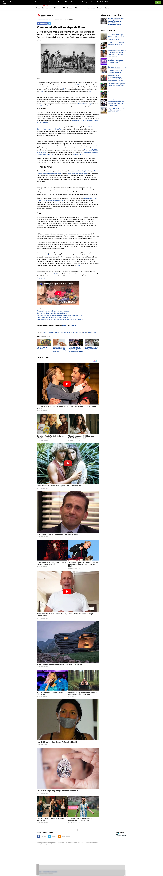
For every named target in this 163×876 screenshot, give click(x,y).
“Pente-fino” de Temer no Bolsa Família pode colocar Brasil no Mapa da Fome (59, 315)
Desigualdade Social (76, 332)
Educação (57, 8)
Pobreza (94, 332)
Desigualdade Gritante (65, 332)
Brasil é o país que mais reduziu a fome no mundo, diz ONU (54, 317)
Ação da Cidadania (56, 274)
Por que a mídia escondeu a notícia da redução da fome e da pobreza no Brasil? (60, 319)
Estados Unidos (44, 106)
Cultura (77, 8)
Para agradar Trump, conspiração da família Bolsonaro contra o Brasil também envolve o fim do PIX (116, 78)
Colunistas (100, 8)
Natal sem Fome (77, 154)
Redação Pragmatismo (47, 15)
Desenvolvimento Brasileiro (45, 19)
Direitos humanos (47, 8)
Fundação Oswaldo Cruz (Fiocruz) (77, 173)
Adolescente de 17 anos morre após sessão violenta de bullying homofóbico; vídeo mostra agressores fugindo (117, 21)
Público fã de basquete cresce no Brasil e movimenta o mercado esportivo (116, 110)
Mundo (83, 8)
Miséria (89, 332)
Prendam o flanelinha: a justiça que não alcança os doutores (91, 348)
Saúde (63, 8)
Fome (84, 332)
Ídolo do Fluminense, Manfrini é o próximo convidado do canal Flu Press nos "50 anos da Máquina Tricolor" (116, 102)
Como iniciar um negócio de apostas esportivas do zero (116, 43)
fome (42, 91)
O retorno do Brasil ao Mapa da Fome (61, 27)
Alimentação (44, 332)
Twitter (64, 326)
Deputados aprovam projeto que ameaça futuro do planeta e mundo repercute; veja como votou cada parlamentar (117, 69)
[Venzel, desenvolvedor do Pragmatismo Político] (121, 834)
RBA (38, 78)
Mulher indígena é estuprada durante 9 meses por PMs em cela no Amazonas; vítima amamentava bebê (116, 37)
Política (38, 8)
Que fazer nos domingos (115, 92)
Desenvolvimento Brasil (54, 332)
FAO (64, 89)
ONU (90, 91)
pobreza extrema (64, 106)
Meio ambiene (91, 8)
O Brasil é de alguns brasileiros (42, 348)
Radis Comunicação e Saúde (82, 171)
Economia (70, 8)
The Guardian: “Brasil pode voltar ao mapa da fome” (52, 313)
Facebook (73, 326)
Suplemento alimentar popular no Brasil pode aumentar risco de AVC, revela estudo (59, 349)
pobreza (73, 253)
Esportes (107, 8)
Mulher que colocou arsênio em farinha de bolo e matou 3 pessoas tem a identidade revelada (76, 349)
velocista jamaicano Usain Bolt (70, 85)
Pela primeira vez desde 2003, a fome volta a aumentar (53, 311)
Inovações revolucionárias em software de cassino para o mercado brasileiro (116, 60)
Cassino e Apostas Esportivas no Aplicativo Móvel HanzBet (116, 84)
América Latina (82, 104)
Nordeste (51, 255)
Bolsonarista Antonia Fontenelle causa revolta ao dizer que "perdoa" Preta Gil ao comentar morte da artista (117, 53)
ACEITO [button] (158, 2)
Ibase (78, 265)
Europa (90, 104)
